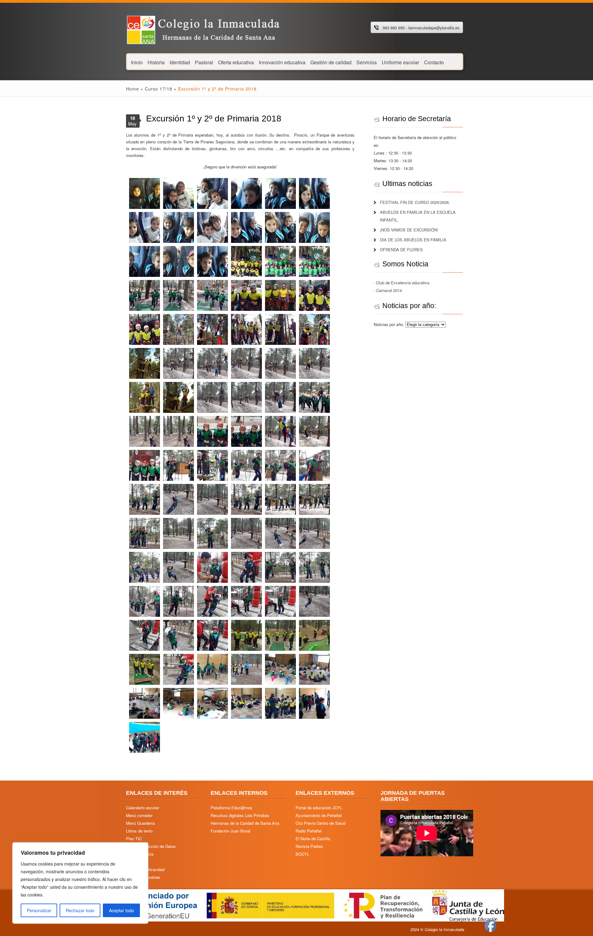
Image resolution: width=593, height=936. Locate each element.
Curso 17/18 (158, 89)
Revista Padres (309, 846)
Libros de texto (139, 831)
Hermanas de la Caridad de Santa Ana (245, 823)
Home (132, 89)
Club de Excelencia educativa (402, 283)
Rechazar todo (80, 910)
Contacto (434, 62)
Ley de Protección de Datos (151, 846)
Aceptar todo (121, 910)
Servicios (366, 62)
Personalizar (39, 910)
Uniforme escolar (400, 62)
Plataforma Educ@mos (231, 808)
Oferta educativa (236, 62)
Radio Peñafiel (309, 831)
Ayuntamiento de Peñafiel (319, 815)
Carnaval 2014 (389, 290)
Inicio (137, 62)
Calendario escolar (142, 808)
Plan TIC (134, 838)
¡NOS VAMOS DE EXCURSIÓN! (409, 230)
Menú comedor (139, 815)
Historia (156, 62)
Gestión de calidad (330, 62)
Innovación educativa (282, 62)
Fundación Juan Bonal (230, 831)
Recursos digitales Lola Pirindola (240, 815)
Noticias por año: (389, 324)
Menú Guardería (140, 823)
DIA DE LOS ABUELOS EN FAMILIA (413, 240)
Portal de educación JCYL (319, 808)
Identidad (180, 62)
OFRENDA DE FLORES (401, 249)
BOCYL (302, 854)
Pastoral (204, 62)
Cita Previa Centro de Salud (320, 823)
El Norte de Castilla (313, 838)
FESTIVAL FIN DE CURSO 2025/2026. (415, 202)
